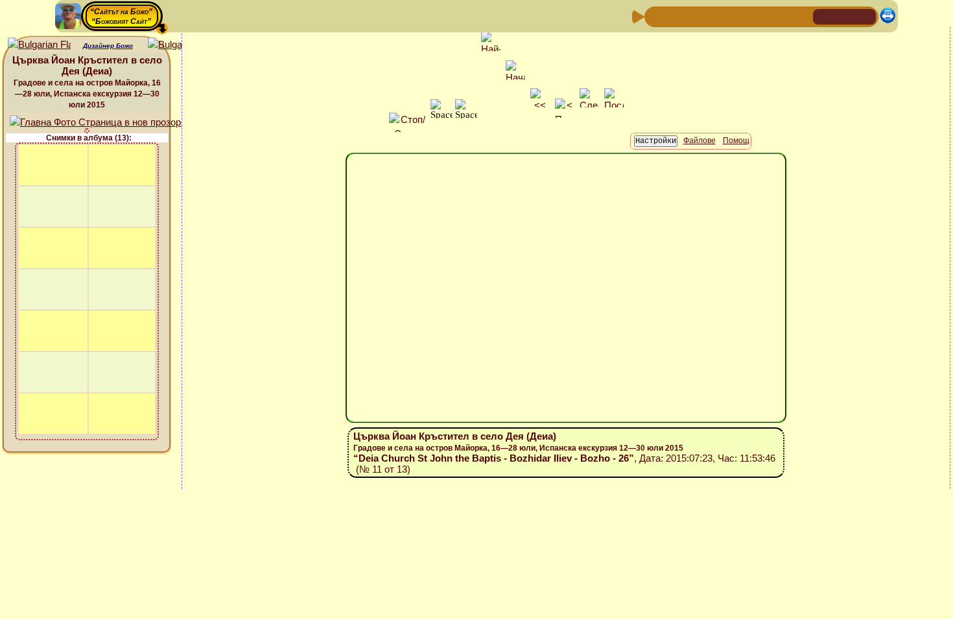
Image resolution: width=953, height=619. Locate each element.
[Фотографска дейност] (760, 15)
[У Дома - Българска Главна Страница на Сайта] (845, 15)
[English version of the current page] (39, 45)
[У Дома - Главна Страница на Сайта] (824, 15)
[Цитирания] (718, 15)
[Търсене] (801, 15)
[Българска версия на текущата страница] (179, 45)
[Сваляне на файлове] (780, 15)
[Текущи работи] (739, 15)
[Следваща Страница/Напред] (677, 15)
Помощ (736, 140)
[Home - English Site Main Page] (865, 15)
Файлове (699, 140)
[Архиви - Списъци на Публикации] (697, 15)
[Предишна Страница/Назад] (656, 15)
